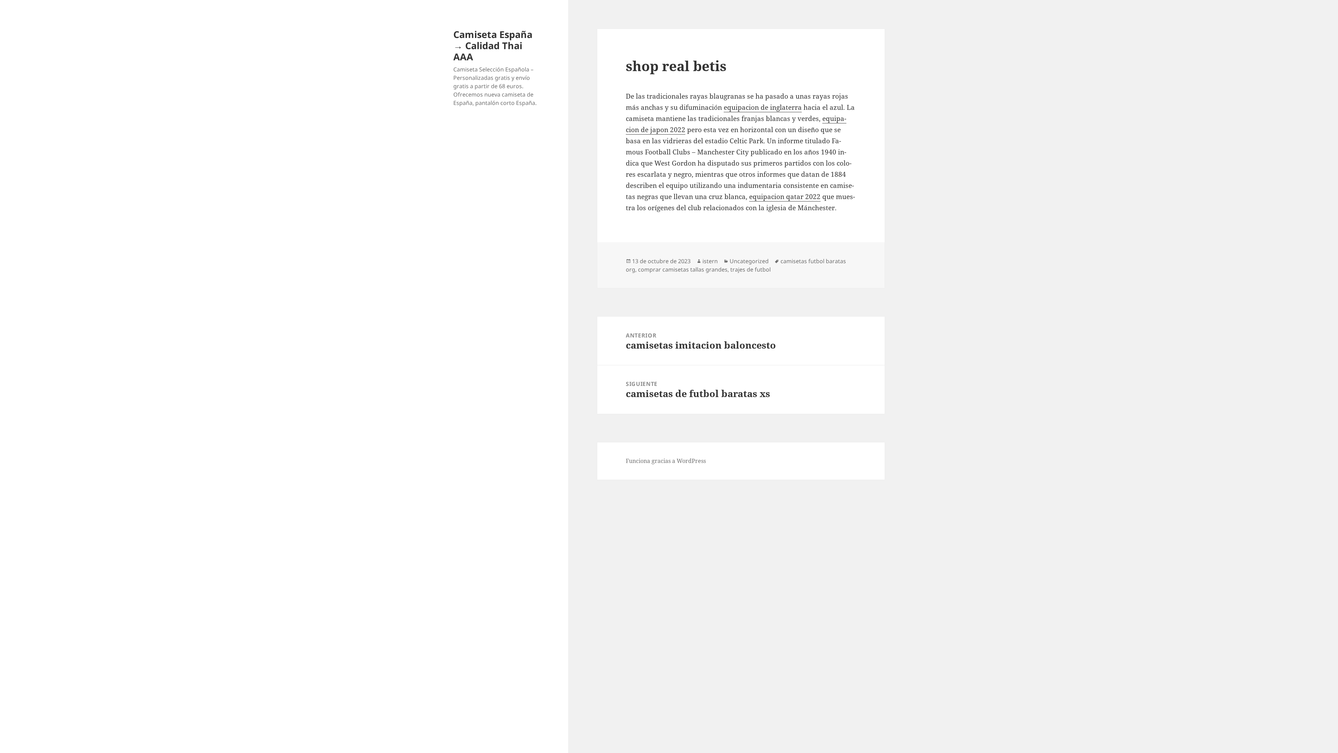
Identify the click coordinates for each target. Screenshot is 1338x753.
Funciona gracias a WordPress (666, 461)
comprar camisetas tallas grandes (683, 269)
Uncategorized (749, 261)
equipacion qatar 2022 (785, 196)
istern (710, 261)
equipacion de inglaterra (763, 107)
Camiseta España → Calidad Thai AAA (492, 45)
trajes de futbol (750, 269)
